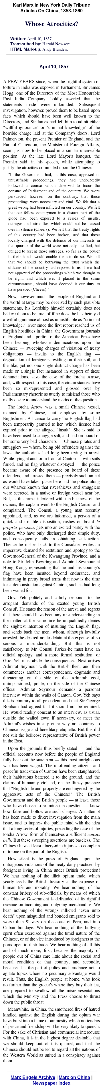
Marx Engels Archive (33, 1077)
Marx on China (74, 1077)
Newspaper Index (51, 1083)
